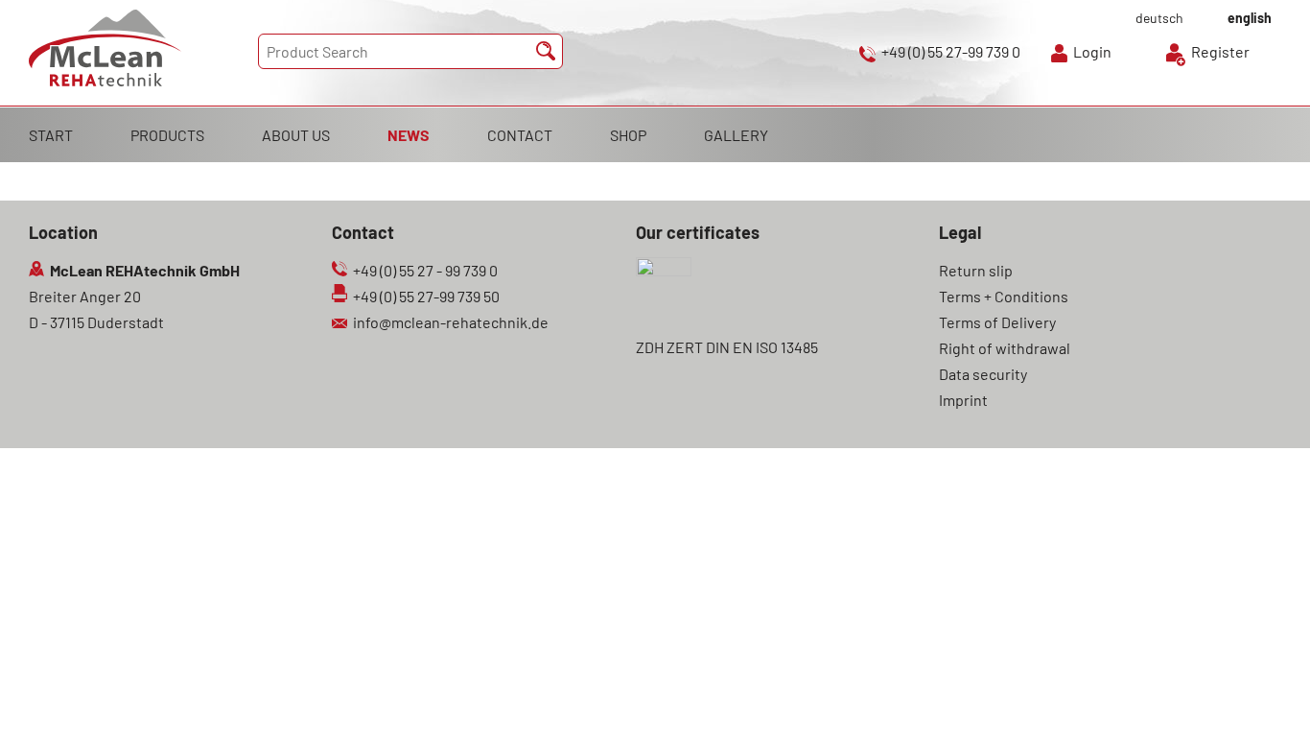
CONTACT (519, 135)
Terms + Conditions (1003, 296)
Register (1220, 51)
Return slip (976, 270)
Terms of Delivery (997, 322)
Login (1092, 51)
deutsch (1159, 18)
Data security (983, 374)
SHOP (628, 135)
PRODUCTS (167, 135)
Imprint (963, 400)
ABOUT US (296, 135)
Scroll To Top (1262, 695)
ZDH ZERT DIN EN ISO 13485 (727, 347)
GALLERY (736, 135)
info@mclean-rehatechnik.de (451, 322)
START (51, 135)
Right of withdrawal (1004, 348)
